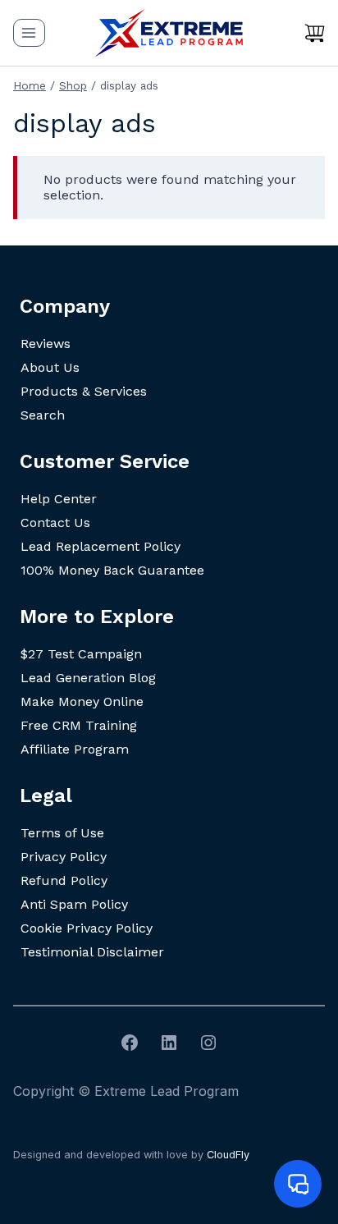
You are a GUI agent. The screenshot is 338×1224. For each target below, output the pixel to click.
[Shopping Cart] (314, 33)
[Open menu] (29, 32)
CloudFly (228, 1154)
